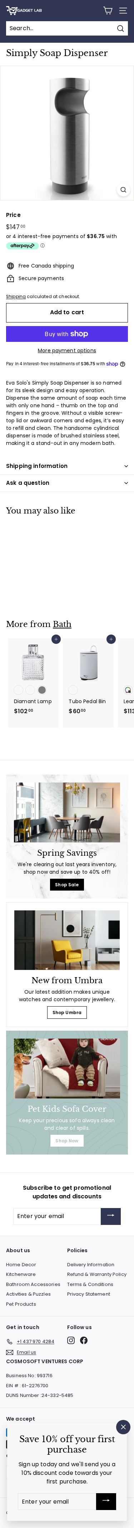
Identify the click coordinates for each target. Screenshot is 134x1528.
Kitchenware (21, 1274)
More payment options (67, 350)
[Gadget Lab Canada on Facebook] (84, 1340)
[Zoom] (123, 189)
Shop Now (66, 1141)
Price (13, 215)
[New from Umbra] (67, 940)
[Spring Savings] (67, 812)
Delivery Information (91, 1264)
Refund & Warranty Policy (96, 1274)
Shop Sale (67, 885)
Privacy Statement (88, 1294)
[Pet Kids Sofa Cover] (67, 1069)
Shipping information (37, 466)
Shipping (16, 296)
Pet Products (21, 1304)
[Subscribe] (111, 1216)
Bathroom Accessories (33, 1284)
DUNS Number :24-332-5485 (39, 1395)
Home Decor (21, 1264)
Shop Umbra (67, 1012)
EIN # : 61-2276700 (27, 1385)
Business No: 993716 (29, 1375)
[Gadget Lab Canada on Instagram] (71, 1340)
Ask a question (27, 483)
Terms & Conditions (90, 1284)
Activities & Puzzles (28, 1294)
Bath (62, 624)
